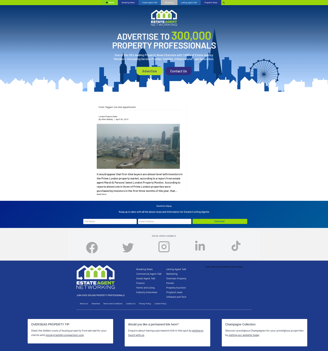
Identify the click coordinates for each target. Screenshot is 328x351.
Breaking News (128, 2)
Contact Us (178, 71)
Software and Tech (176, 296)
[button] (220, 221)
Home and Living (145, 287)
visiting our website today (244, 335)
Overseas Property (176, 278)
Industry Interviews (146, 292)
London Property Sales (108, 116)
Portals (170, 283)
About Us (84, 303)
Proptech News (210, 2)
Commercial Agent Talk (149, 273)
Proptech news (174, 292)
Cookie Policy (160, 303)
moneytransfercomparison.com (65, 335)
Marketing (169, 2)
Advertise (149, 71)
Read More (101, 194)
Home (111, 2)
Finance (140, 283)
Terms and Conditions (112, 303)
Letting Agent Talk (189, 2)
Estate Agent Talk (149, 2)
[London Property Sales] (138, 146)
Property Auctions (176, 287)
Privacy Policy (145, 303)
